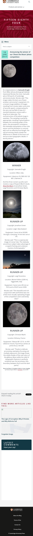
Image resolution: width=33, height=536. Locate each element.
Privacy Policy (17, 529)
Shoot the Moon (8, 186)
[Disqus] (16, 475)
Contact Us (17, 525)
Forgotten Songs (7, 434)
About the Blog (17, 515)
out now (20, 369)
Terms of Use (17, 520)
